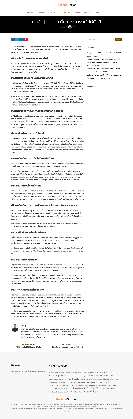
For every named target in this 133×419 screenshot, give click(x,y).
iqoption (94, 375)
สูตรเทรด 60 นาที (69, 385)
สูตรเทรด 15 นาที (102, 382)
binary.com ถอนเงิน (69, 372)
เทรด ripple (106, 385)
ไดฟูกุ (23, 325)
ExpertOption (56, 375)
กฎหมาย (77, 13)
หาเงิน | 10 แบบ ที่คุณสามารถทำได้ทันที (66, 22)
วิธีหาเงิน (106, 379)
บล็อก (97, 13)
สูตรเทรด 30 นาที (56, 385)
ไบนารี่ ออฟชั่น (79, 388)
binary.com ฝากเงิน (78, 372)
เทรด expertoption (80, 385)
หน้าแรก (30, 13)
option (115, 376)
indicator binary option (82, 376)
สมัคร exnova (53, 382)
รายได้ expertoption (97, 379)
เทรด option (99, 385)
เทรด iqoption (90, 385)
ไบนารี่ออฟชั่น (93, 388)
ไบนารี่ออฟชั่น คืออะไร (56, 392)
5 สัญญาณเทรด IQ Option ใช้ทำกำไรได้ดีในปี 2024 (104, 53)
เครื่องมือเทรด (54, 13)
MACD (111, 376)
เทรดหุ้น (113, 385)
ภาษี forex (88, 379)
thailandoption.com (32, 404)
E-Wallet (66, 13)
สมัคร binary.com (114, 379)
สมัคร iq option (64, 382)
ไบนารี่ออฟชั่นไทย (90, 391)
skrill (69, 379)
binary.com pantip (59, 372)
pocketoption (59, 379)
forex (67, 376)
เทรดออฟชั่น (52, 389)
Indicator (73, 376)
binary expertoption (89, 372)
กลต (83, 379)
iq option (104, 375)
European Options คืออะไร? (96, 59)
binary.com (51, 372)
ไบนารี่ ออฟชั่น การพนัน (107, 388)
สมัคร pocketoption (78, 382)
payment (51, 379)
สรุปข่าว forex (90, 382)
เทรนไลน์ (70, 389)
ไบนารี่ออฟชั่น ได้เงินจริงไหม (73, 392)
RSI (66, 379)
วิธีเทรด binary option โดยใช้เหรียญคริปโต (101, 62)
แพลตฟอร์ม (41, 13)
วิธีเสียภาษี (87, 13)
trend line (76, 379)
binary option (101, 372)
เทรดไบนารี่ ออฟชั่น (61, 388)
